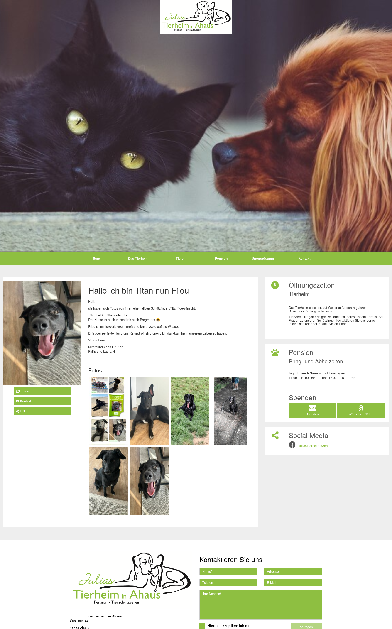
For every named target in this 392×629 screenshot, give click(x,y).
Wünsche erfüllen (361, 414)
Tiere (180, 258)
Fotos (24, 391)
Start (96, 258)
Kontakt (304, 258)
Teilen (23, 411)
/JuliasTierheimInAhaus (314, 445)
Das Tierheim (138, 258)
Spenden (312, 414)
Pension (221, 258)
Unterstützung (263, 258)
